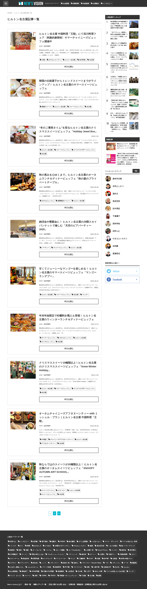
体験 (27, 550)
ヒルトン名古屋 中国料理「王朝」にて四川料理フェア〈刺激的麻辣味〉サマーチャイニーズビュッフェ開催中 (67, 37)
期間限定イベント (64, 201)
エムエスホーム (33, 567)
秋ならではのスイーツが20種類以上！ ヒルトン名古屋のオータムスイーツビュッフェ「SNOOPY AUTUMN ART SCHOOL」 (68, 468)
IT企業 (83, 575)
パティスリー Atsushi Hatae (91, 563)
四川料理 (82, 60)
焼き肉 (35, 563)
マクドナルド (78, 567)
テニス (73, 558)
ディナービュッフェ (60, 247)
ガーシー (93, 554)
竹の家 (80, 571)
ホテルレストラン (55, 60)
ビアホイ (13, 563)
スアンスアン (24, 563)
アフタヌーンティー (48, 443)
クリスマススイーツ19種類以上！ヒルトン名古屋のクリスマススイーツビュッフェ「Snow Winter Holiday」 (67, 366)
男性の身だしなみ (38, 554)
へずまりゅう (96, 541)
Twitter (116, 271)
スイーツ (28, 575)
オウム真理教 (83, 541)
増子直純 (45, 541)
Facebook (117, 279)
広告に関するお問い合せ (57, 584)
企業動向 (96, 3)
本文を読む (69, 67)
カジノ (133, 554)
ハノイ (44, 563)
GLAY (91, 558)
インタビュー (107, 3)
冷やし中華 (98, 571)
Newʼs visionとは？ (14, 584)
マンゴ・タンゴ (15, 575)
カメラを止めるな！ (75, 550)
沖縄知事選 (123, 554)
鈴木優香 (72, 541)
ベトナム (49, 550)
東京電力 (133, 550)
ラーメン (25, 554)
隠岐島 (134, 563)
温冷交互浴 (100, 546)
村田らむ (13, 541)
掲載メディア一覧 (39, 584)
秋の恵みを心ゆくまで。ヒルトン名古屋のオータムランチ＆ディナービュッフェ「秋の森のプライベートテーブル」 (68, 178)
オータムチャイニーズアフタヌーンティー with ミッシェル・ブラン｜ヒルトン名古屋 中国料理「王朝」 (68, 417)
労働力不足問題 (48, 571)
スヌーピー (61, 490)
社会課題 (66, 3)
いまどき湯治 (112, 546)
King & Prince (102, 550)
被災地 (123, 550)
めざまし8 (37, 546)
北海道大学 (107, 567)
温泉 (20, 550)
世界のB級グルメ (127, 558)
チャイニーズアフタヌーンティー (61, 439)
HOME (9, 13)
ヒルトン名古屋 (70, 60)
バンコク (13, 546)
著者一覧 (28, 584)
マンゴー (85, 294)
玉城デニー (112, 554)
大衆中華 (96, 567)
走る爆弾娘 (14, 571)
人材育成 (71, 571)
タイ (21, 546)
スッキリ (114, 550)
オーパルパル (37, 550)
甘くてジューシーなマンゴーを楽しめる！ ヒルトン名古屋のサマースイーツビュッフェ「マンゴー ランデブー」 (68, 272)
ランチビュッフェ (48, 342)
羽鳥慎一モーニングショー (68, 575)
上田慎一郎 (89, 550)
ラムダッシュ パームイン (56, 554)
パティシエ (116, 563)
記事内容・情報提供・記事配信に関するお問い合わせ (88, 584)
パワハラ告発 (46, 567)
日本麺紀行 (14, 554)
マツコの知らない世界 (129, 541)
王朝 (43, 60)
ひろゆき (48, 546)
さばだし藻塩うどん (17, 567)
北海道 (115, 558)
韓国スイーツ (46, 107)
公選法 (102, 554)
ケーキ (126, 563)
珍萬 (87, 567)
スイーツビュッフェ (76, 107)
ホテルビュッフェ (48, 201)
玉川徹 (92, 575)
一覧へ (136, 171)
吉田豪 (35, 541)
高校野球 (58, 567)
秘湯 (91, 546)
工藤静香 (82, 558)
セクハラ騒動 (60, 550)
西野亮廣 (36, 558)
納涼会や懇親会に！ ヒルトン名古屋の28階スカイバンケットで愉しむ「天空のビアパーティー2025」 (68, 225)
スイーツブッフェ (48, 490)
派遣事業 (61, 571)
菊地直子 (25, 571)
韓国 (28, 546)
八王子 (88, 571)
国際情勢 (76, 3)
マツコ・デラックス (111, 541)
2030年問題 (35, 571)
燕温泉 (12, 550)
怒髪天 (54, 541)
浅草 (36, 575)
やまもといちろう (80, 546)
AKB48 (62, 541)
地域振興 (86, 3)
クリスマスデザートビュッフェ (84, 150)
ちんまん (126, 567)
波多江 (76, 563)
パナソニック (72, 554)
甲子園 (67, 567)
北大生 (117, 567)
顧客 (99, 575)
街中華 (106, 558)
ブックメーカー (61, 558)
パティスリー (54, 563)
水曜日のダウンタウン (62, 546)
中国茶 (44, 439)
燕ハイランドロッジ (128, 546)
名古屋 (91, 60)
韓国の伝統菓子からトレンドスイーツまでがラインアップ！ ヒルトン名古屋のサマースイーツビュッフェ (68, 84)
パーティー (45, 247)
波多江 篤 (66, 563)
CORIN (44, 575)
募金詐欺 (26, 558)
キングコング (47, 558)
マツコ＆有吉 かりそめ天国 (115, 571)
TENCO (52, 575)
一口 (106, 563)
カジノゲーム (14, 558)
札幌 (98, 558)
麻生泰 (83, 554)
